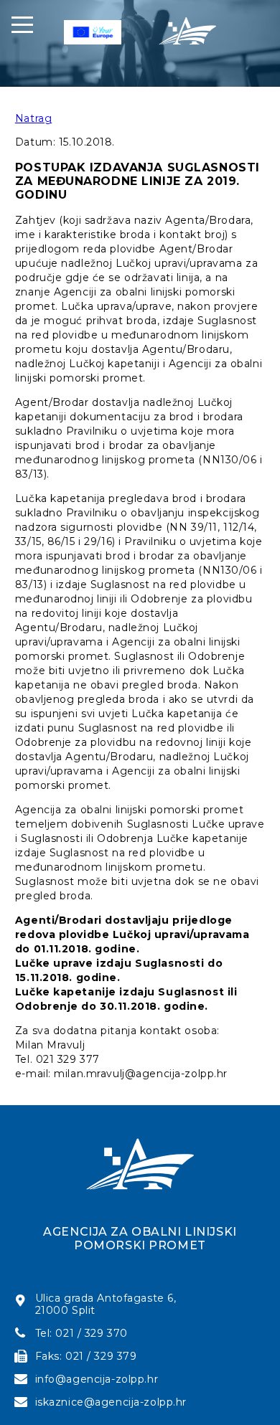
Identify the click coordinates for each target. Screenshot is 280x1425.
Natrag (33, 118)
